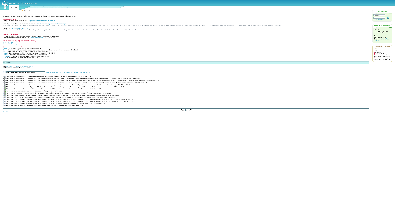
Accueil (14, 7)
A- (3, 111)
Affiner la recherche (84, 72)
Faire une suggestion (72, 72)
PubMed (5, 53)
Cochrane (5, 54)
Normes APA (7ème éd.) (10, 44)
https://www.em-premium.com (20, 28)
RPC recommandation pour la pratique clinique (19, 66)
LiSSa (4, 50)
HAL (4, 51)
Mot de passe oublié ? (380, 19)
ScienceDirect (7, 56)
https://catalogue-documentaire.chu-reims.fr (42, 20)
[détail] (3, 76)
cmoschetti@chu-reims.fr (37, 37)
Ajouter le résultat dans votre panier (55, 72)
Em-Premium (6, 48)
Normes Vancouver (8, 42)
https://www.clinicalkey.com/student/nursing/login (51, 24)
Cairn (4, 57)
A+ (7, 112)
